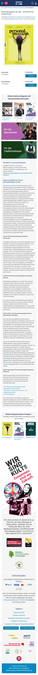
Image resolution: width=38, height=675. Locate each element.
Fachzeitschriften (7, 7)
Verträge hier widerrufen (11, 628)
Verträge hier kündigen (27, 628)
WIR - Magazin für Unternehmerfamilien (14, 386)
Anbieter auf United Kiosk (19, 621)
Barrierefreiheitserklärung (24, 670)
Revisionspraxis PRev (9, 392)
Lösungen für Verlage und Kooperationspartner (19, 624)
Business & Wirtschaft (18, 7)
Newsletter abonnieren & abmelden (19, 618)
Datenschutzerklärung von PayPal (14, 600)
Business (32, 17)
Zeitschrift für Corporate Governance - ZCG (15, 390)
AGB (10, 668)
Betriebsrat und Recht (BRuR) (12, 388)
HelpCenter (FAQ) (19, 612)
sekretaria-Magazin (9, 394)
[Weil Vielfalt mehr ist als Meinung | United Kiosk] (19, 3)
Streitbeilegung (10, 670)
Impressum (25, 668)
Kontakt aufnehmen (19, 615)
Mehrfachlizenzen (8, 362)
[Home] (1, 7)
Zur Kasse (31, 76)
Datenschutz (17, 668)
